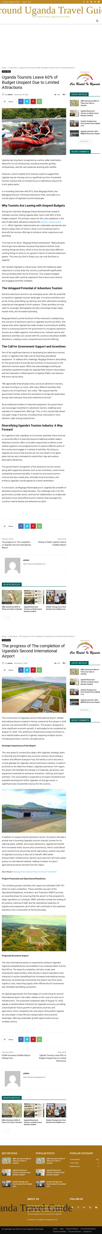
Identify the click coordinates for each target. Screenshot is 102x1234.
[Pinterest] (33, 101)
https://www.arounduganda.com (34, 564)
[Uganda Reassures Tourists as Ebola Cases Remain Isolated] (34, 597)
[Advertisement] (51, 43)
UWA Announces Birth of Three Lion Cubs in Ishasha (90, 103)
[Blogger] (72, 1207)
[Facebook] (83, 1)
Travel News (12, 68)
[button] (97, 21)
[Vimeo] (94, 1)
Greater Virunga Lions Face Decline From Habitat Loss (90, 123)
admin (10, 95)
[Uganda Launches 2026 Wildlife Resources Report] (74, 133)
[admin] (3, 94)
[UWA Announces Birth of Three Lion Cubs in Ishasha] (12, 597)
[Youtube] (98, 1)
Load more (84, 141)
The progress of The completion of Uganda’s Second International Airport (16, 545)
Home (4, 68)
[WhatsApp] (39, 101)
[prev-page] (3, 618)
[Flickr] (84, 1207)
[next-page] (7, 618)
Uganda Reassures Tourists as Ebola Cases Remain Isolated (33, 609)
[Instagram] (87, 1)
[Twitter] (91, 1)
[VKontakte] (96, 1207)
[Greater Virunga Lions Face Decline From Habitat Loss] (56, 597)
